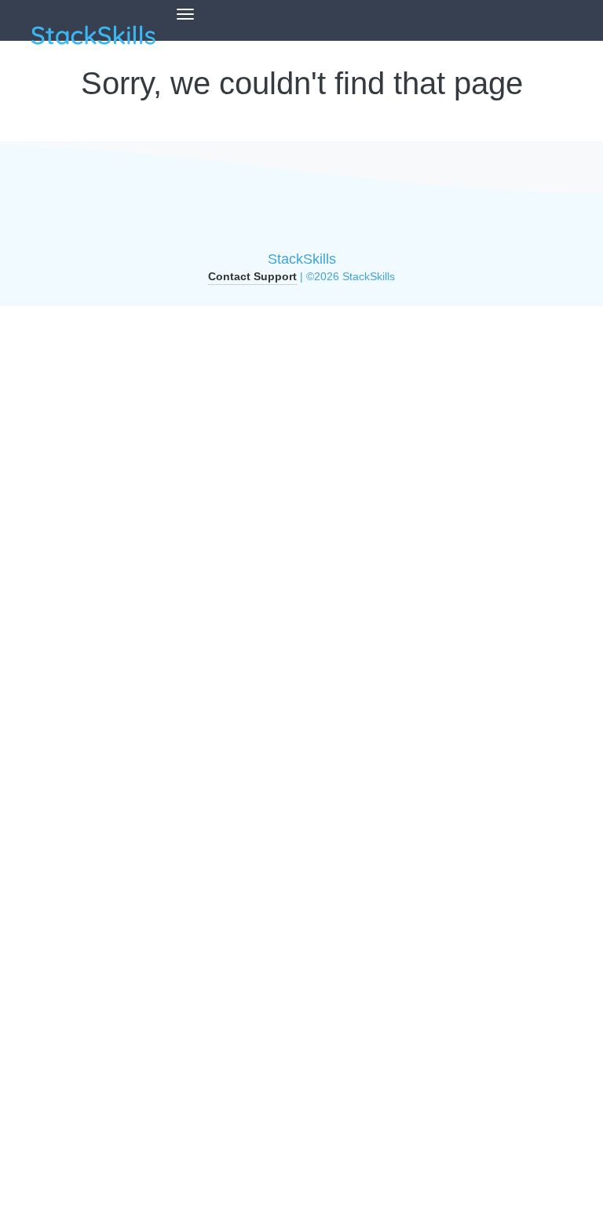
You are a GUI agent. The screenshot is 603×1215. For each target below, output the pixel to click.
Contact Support (252, 276)
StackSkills (302, 259)
